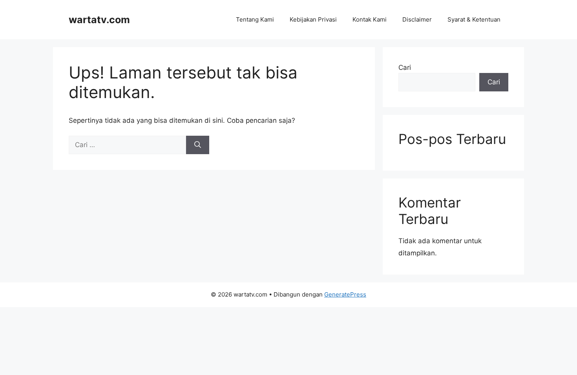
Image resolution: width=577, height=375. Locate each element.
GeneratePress (345, 294)
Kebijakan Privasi (313, 19)
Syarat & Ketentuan (473, 19)
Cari (404, 67)
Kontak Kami (369, 19)
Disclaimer (417, 19)
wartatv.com (99, 19)
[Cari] (197, 145)
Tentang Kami (255, 19)
